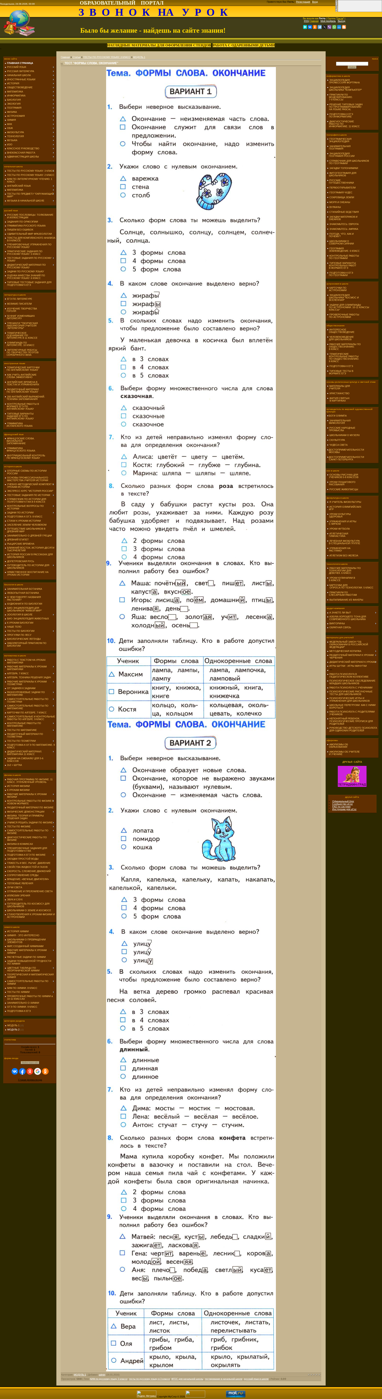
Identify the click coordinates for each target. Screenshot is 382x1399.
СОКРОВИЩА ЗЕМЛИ (341, 197)
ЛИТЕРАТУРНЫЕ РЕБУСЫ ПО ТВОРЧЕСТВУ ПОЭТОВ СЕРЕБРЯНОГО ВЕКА (21, 352)
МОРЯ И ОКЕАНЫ (339, 202)
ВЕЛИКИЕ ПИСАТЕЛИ (19, 303)
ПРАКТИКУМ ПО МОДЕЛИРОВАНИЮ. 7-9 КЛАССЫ (340, 97)
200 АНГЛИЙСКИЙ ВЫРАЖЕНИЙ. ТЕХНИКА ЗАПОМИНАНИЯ (25, 397)
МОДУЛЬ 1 (13, 1025)
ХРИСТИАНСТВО (339, 393)
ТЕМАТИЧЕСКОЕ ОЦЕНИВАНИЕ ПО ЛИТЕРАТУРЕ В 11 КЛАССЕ (21, 335)
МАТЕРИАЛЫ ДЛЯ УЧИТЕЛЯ (338, 387)
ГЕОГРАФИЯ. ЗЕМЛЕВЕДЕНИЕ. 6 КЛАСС (343, 249)
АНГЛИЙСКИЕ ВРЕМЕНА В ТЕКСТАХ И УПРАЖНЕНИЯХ (22, 383)
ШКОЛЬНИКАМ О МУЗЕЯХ (344, 435)
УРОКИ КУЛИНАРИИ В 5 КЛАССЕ (341, 579)
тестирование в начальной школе (224, 1379)
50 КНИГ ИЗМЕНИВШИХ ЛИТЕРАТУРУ (20, 317)
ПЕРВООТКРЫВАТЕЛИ (342, 187)
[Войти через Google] (37, 1071)
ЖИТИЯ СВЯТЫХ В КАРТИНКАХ (338, 399)
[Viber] (329, 27)
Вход (315, 1)
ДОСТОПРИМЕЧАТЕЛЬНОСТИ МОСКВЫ (345, 451)
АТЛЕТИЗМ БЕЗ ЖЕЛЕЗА (343, 555)
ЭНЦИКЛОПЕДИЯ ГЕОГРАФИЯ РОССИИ (341, 154)
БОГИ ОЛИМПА (338, 415)
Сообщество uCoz (342, 804)
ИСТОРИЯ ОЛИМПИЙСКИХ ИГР (344, 508)
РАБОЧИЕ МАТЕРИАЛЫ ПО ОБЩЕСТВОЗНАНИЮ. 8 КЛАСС (344, 346)
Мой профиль (328, 21)
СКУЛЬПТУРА (337, 440)
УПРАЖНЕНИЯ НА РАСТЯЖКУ (338, 549)
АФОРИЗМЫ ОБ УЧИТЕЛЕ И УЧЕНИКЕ (343, 752)
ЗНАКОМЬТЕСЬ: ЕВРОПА (344, 224)
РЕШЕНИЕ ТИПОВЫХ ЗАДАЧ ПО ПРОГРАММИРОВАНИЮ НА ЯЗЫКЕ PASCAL (345, 107)
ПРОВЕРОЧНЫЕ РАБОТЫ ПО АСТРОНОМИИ (343, 315)
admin (102, 1374)
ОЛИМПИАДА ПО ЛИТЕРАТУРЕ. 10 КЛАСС (19, 343)
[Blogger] (344, 27)
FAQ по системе (341, 806)
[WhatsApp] (334, 27)
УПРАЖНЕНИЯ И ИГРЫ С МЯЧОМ (341, 522)
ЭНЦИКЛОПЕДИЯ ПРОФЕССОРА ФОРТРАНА (343, 81)
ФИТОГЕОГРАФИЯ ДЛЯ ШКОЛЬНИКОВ (341, 174)
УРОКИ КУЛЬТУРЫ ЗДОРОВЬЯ (339, 515)
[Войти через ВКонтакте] (14, 1071)
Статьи (76, 57)
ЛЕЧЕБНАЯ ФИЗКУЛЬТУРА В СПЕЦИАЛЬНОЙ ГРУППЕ (343, 542)
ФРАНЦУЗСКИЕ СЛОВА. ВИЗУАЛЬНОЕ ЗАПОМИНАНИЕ (19, 441)
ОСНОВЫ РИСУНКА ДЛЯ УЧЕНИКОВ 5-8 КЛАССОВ (342, 476)
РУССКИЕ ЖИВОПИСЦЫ (343, 489)
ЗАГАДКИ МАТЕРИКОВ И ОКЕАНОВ (342, 218)
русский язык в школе (256, 1379)
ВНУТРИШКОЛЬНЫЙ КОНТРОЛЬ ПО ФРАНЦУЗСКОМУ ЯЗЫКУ (25, 456)
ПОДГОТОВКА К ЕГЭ (341, 366)
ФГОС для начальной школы (187, 1379)
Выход (341, 21)
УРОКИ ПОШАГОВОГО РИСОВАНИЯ (341, 483)
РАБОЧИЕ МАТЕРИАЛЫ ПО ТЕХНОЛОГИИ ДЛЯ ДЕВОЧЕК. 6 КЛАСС (344, 570)
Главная (314, 21)
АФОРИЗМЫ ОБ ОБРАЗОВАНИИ (337, 745)
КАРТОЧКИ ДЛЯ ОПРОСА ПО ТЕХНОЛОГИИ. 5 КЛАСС (350, 586)
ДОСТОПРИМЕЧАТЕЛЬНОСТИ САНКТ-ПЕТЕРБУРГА (345, 458)
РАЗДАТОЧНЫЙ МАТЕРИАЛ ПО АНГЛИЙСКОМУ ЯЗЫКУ (22, 390)
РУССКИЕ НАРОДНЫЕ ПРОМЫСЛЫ (341, 429)
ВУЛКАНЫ (335, 207)
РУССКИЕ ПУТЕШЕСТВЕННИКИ (340, 181)
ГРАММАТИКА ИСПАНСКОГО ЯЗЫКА (18, 424)
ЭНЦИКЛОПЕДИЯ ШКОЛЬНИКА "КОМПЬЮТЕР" (344, 88)
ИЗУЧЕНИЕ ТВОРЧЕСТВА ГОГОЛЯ (21, 309)
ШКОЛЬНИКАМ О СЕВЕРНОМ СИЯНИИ (340, 242)
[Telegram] (320, 27)
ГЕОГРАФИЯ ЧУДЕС (340, 192)
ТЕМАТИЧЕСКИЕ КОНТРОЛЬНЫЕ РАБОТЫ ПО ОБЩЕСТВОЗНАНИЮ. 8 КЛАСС (343, 358)
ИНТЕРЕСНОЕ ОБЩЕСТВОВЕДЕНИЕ (340, 330)
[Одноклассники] (315, 27)
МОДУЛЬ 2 (13, 1029)
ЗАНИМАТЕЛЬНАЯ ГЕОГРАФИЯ (339, 147)
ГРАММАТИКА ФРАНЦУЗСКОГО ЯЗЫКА (20, 449)
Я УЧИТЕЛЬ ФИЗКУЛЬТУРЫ (345, 502)
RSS (306, 21)
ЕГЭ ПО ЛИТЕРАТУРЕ (19, 299)
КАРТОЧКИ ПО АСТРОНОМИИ (337, 289)
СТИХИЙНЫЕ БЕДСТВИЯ (344, 212)
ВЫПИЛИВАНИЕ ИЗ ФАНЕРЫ (346, 599)
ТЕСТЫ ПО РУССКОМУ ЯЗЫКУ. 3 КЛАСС (106, 57)
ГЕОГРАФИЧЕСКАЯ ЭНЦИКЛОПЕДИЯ (339, 140)
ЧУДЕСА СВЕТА (338, 445)
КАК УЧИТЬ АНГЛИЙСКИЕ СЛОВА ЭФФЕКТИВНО (20, 376)
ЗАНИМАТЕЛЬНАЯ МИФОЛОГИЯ (339, 421)
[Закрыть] (336, 11)
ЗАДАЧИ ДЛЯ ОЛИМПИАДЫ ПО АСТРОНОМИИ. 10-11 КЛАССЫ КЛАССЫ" (348, 307)
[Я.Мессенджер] (305, 27)
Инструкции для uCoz (344, 809)
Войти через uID (30, 1063)
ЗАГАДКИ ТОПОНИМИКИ (343, 168)
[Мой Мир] (339, 27)
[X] (325, 27)
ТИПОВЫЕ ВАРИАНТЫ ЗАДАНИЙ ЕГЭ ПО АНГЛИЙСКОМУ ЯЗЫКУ (19, 416)
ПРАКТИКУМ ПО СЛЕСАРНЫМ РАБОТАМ (342, 593)
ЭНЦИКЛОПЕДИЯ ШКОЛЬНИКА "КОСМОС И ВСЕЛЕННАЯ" (343, 297)
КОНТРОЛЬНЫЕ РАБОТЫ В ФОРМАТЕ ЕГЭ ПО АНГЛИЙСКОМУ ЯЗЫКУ (22, 406)
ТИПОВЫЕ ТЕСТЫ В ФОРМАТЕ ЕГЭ (340, 372)
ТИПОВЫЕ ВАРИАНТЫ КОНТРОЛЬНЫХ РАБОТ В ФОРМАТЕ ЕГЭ (341, 265)
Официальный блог (343, 801)
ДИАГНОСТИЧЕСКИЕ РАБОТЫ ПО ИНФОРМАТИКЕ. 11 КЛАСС (343, 124)
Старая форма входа (30, 1079)
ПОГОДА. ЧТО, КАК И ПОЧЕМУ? (340, 235)
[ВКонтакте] (310, 27)
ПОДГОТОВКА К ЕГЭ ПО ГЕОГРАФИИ (340, 274)
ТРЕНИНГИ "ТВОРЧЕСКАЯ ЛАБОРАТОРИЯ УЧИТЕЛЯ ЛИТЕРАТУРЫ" (21, 325)
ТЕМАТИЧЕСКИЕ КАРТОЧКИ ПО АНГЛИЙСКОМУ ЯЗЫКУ (22, 368)
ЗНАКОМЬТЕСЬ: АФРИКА (343, 229)
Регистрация (303, 1)
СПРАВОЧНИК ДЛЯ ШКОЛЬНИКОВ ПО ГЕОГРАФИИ (348, 162)
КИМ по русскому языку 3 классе (109, 1379)
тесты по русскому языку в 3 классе (149, 1379)
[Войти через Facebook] (22, 1071)
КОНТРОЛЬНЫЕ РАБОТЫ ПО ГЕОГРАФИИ (343, 256)
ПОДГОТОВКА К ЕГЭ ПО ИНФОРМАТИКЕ (340, 115)
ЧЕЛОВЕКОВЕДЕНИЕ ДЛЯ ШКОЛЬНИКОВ (340, 338)
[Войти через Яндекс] (30, 1071)
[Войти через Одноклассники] (45, 1071)
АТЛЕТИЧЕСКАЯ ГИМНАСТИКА (337, 534)
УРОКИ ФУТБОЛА (339, 528)
